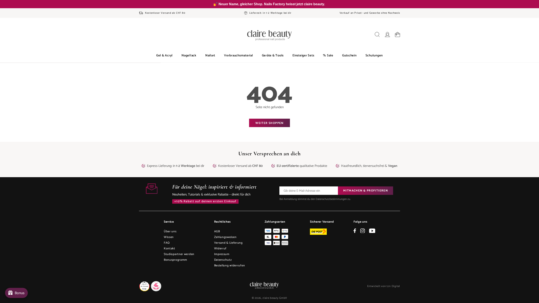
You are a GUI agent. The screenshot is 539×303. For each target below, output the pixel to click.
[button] (164, 55)
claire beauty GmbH (275, 298)
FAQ (167, 243)
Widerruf (220, 248)
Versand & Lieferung (228, 243)
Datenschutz (223, 260)
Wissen (169, 237)
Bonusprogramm (175, 260)
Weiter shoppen (269, 123)
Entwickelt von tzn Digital (383, 286)
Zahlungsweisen (225, 237)
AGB (217, 231)
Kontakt (169, 248)
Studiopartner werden (179, 254)
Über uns (170, 231)
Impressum (221, 254)
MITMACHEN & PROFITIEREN (365, 190)
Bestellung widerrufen (229, 265)
